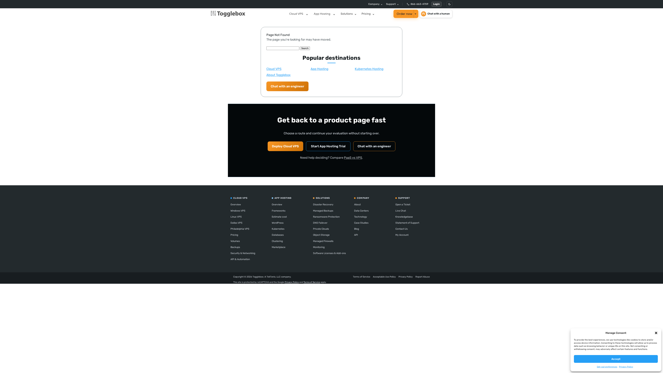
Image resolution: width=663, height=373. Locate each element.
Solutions (347, 13)
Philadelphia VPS (239, 228)
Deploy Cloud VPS (285, 146)
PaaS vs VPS (353, 158)
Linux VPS (236, 216)
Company (373, 4)
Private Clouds (321, 228)
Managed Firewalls (323, 241)
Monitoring (319, 247)
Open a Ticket (402, 204)
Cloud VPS (296, 14)
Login (436, 4)
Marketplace (278, 247)
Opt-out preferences (607, 367)
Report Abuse (422, 276)
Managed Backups (323, 210)
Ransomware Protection (326, 216)
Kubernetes (278, 228)
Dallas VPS (236, 222)
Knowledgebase (404, 216)
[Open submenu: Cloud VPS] (307, 13)
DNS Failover (320, 222)
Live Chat (400, 210)
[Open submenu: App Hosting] (334, 13)
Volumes (235, 241)
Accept (615, 359)
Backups (235, 247)
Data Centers (361, 210)
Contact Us (401, 228)
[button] (656, 333)
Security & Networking (242, 253)
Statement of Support (407, 222)
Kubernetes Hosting (369, 69)
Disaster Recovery (323, 204)
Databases (278, 234)
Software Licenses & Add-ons (329, 253)
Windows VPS (237, 210)
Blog (356, 228)
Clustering (277, 241)
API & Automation (240, 259)
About (357, 204)
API (356, 234)
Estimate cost (279, 216)
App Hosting (322, 14)
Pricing (366, 13)
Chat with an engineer (287, 86)
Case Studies (361, 222)
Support (391, 4)
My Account (402, 234)
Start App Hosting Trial (328, 146)
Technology (360, 216)
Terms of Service (361, 276)
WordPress (278, 222)
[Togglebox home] (247, 14)
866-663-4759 (417, 4)
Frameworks (278, 210)
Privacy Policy (626, 367)
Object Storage (321, 234)
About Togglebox (278, 75)
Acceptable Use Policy (384, 276)
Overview (235, 204)
